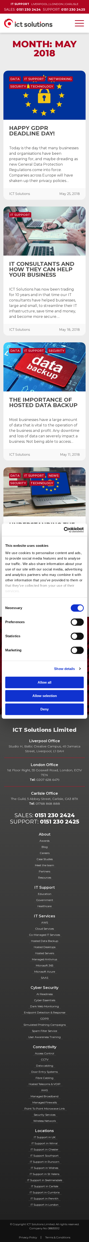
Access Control (44, 1053)
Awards (44, 840)
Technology (42, 86)
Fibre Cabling (44, 1078)
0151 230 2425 (59, 821)
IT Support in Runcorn (44, 1161)
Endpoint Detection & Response (44, 1012)
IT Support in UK (44, 1137)
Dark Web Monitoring (44, 1006)
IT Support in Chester (44, 1149)
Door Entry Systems (44, 1071)
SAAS (44, 977)
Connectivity (44, 1047)
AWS (44, 922)
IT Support (34, 79)
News (54, 475)
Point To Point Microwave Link (44, 1108)
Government (44, 900)
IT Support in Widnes (44, 1168)
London (56, 4)
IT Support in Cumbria (45, 1192)
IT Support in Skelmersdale (44, 1180)
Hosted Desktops (44, 947)
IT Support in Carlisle (44, 1186)
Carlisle (72, 4)
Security (18, 86)
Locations (44, 1131)
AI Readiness (45, 994)
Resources (44, 877)
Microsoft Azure (44, 971)
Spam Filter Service (44, 1031)
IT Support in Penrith (44, 1198)
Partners (44, 871)
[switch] (77, 622)
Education (44, 894)
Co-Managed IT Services (44, 934)
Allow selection (44, 696)
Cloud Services (44, 928)
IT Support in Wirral (44, 1143)
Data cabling (44, 1065)
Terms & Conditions (57, 1237)
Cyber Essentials (44, 1000)
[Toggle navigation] (79, 23)
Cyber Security (44, 988)
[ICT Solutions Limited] (26, 23)
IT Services (44, 916)
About (44, 834)
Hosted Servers (44, 953)
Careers (45, 853)
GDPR (44, 1018)
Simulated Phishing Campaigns (45, 1024)
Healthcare (44, 906)
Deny (44, 709)
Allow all (44, 682)
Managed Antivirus (44, 959)
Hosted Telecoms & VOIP (44, 1084)
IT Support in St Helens (44, 1174)
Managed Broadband (44, 1096)
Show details (64, 669)
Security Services (44, 1114)
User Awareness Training (44, 1037)
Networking (60, 79)
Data (15, 79)
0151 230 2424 (55, 815)
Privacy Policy (28, 1237)
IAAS (44, 1090)
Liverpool (39, 4)
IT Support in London (44, 1204)
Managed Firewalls (44, 1102)
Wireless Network (44, 1121)
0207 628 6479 (48, 780)
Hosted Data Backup (44, 941)
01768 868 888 (48, 803)
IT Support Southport (44, 1155)
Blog (45, 847)
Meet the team (44, 865)
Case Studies (45, 859)
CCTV (44, 1059)
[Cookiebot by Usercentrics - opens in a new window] (64, 530)
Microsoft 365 (44, 965)
